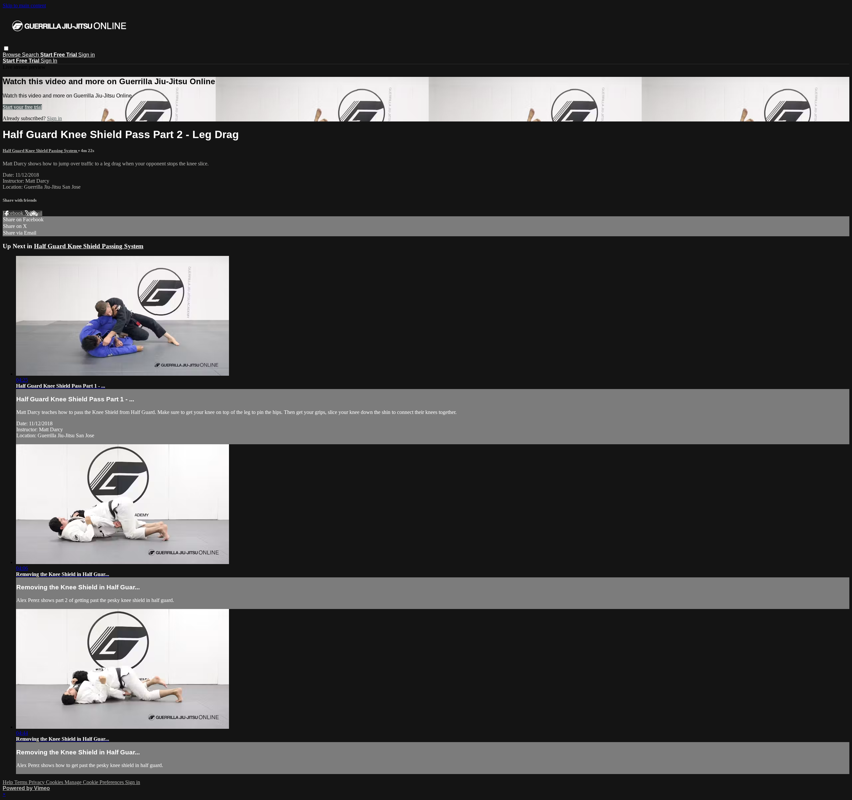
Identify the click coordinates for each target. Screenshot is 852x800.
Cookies (55, 782)
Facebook (14, 213)
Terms (21, 782)
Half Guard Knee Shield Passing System (40, 150)
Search (31, 55)
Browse (12, 55)
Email (36, 213)
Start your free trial (22, 107)
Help (8, 782)
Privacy (37, 782)
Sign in (86, 55)
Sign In (49, 61)
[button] (6, 48)
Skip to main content (24, 5)
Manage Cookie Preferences (95, 782)
